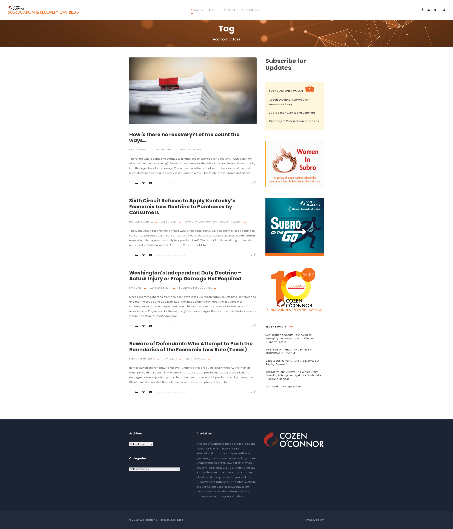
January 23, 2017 (160, 287)
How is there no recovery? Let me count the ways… (184, 137)
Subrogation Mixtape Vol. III (283, 386)
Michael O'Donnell (141, 221)
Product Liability (230, 221)
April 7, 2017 (169, 221)
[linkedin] (429, 9)
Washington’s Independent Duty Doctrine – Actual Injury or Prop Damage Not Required (185, 275)
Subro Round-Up (190, 149)
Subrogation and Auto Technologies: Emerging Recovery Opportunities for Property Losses (289, 338)
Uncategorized (196, 358)
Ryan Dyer (135, 287)
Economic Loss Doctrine (201, 221)
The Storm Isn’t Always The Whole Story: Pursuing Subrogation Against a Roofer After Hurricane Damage (294, 375)
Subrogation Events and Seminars (292, 112)
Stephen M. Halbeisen (142, 358)
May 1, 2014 (170, 358)
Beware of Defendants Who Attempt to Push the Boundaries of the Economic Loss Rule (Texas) (191, 346)
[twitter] (435, 9)
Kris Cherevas (138, 149)
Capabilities (250, 10)
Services (197, 10)
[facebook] (422, 9)
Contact (229, 10)
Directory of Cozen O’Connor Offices (294, 121)
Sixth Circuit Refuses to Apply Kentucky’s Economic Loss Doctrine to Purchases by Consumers (182, 206)
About (213, 10)
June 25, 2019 (163, 149)
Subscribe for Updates (285, 64)
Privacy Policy (315, 519)
